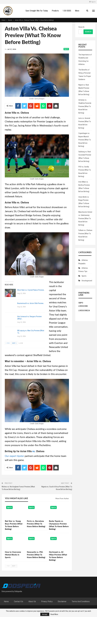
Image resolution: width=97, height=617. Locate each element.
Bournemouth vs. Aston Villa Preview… (30, 303)
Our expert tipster (14, 456)
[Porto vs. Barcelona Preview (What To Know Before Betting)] (37, 512)
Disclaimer (62, 601)
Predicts (55, 11)
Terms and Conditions (81, 601)
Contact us (18, 601)
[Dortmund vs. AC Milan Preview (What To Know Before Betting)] (59, 543)
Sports (66, 49)
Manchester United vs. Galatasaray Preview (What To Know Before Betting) (85, 218)
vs (33, 451)
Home (6, 601)
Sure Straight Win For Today (37, 11)
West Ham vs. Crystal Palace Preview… (31, 290)
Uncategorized (87, 281)
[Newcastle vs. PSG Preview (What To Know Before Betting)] (37, 543)
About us (32, 601)
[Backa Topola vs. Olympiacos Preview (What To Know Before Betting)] (59, 512)
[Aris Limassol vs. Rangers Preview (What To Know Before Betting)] (10, 319)
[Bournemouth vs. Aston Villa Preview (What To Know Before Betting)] (10, 306)
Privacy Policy (46, 601)
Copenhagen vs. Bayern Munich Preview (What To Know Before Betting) (84, 139)
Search (81, 27)
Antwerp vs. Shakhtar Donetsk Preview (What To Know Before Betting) (84, 106)
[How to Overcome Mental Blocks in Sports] (15, 543)
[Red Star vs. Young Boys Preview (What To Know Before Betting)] (15, 512)
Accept (44, 614)
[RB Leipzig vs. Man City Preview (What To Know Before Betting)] (10, 333)
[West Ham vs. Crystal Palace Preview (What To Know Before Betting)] (10, 293)
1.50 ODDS (67, 11)
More (77, 11)
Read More (54, 614)
